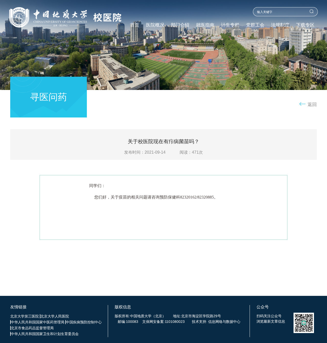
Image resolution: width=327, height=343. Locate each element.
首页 (134, 25)
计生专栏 (230, 25)
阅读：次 (191, 152)
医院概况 (155, 25)
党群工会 (255, 25)
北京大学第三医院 (24, 316)
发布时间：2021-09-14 (145, 152)
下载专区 (305, 25)
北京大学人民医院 (54, 316)
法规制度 (280, 25)
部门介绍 (180, 25)
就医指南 (205, 25)
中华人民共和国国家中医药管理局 (37, 322)
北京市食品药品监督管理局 (32, 328)
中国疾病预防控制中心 (84, 322)
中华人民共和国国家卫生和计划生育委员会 (45, 334)
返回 (312, 104)
